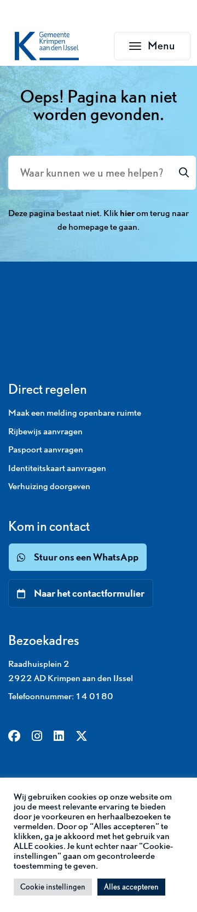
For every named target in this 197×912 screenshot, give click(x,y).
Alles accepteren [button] (131, 886)
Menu (169, 48)
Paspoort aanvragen (45, 449)
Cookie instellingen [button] (52, 886)
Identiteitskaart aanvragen (57, 468)
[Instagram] (37, 737)
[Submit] (184, 173)
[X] (82, 737)
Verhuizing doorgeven (49, 486)
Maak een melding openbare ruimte (74, 412)
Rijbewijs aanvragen (45, 431)
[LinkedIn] (59, 737)
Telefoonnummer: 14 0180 (60, 696)
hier (127, 213)
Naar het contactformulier (89, 593)
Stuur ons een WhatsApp (86, 557)
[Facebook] (14, 737)
